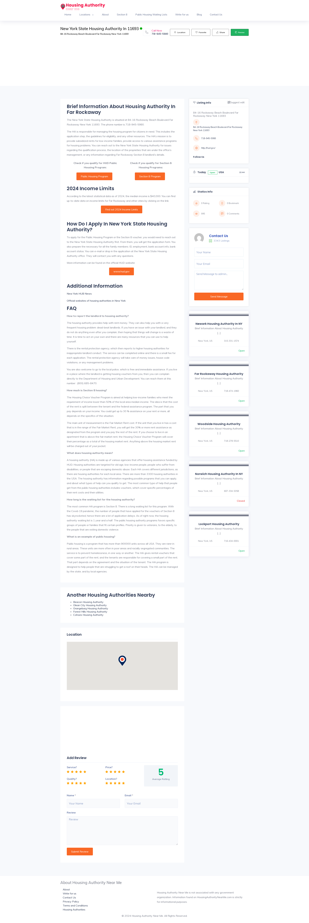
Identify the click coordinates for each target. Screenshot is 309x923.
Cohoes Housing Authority (88, 614)
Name (70, 795)
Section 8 (122, 14)
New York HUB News (79, 293)
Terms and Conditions (75, 905)
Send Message (219, 296)
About (105, 14)
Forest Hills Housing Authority (90, 611)
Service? (72, 767)
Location (181, 32)
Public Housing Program (94, 176)
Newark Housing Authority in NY (219, 324)
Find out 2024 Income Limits (121, 209)
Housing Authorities (74, 909)
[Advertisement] (154, 63)
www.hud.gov (121, 271)
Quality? (72, 778)
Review (241, 32)
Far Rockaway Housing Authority (219, 374)
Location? (111, 778)
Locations (84, 14)
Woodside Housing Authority (218, 424)
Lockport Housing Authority (219, 524)
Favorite (202, 32)
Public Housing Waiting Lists (151, 14)
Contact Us (216, 14)
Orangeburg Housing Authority (90, 608)
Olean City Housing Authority (90, 605)
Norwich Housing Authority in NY (219, 474)
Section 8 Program (150, 176)
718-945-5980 (160, 33)
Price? (108, 767)
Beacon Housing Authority (88, 602)
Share (222, 32)
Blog (199, 14)
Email (128, 795)
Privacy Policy (71, 901)
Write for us (182, 14)
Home (67, 14)
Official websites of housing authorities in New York (96, 300)
